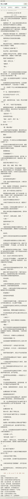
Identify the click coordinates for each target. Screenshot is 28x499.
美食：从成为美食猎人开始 (8, 493)
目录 (23, 473)
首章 (5, 473)
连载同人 (17, 7)
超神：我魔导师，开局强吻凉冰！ (10, 487)
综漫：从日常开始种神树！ (8, 491)
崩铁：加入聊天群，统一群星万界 (10, 482)
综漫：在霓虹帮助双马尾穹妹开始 (10, 480)
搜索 (25, 3)
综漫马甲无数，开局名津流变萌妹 (10, 485)
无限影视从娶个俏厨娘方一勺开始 (10, 489)
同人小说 (3, 7)
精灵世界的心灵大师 (12, 10)
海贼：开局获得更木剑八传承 (9, 478)
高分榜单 (24, 7)
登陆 (4, 1)
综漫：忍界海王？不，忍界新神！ (10, 495)
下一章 (16, 473)
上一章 (8, 473)
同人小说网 (4, 4)
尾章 (20, 473)
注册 (1, 1)
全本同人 (10, 7)
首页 (1, 10)
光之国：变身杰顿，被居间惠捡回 (10, 483)
